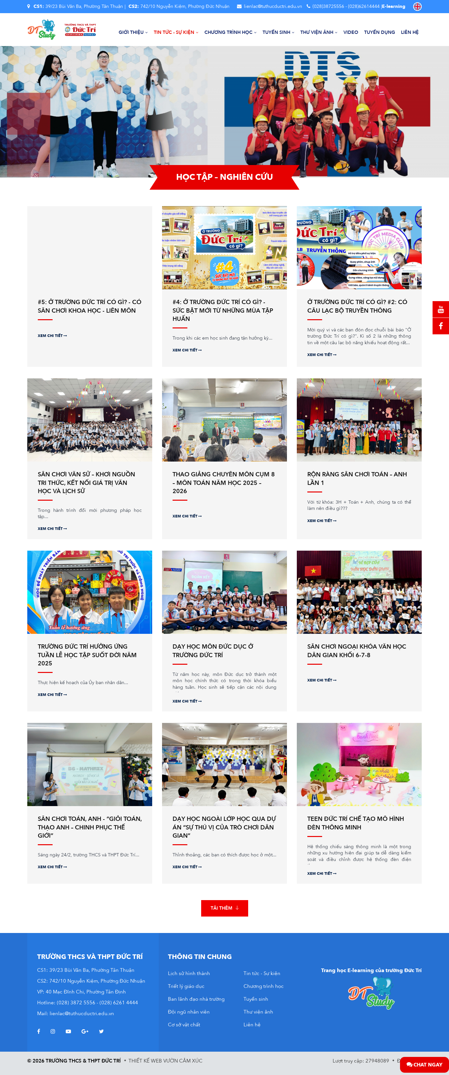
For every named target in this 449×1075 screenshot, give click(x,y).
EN (417, 6)
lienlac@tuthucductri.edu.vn (273, 6)
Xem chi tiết (50, 335)
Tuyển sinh (276, 32)
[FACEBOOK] (441, 326)
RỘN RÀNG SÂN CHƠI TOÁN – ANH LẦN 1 (357, 478)
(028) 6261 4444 (119, 1002)
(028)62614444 (364, 6)
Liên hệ (410, 32)
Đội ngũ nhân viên (189, 1012)
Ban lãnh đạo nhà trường (196, 999)
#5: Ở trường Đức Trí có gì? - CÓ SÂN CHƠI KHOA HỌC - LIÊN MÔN (89, 306)
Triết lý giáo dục (186, 986)
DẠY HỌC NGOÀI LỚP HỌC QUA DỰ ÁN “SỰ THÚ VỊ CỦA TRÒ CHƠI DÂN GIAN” (224, 827)
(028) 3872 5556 (76, 1002)
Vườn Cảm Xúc (182, 1061)
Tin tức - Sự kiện (174, 32)
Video (350, 32)
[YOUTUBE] (441, 309)
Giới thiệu (131, 32)
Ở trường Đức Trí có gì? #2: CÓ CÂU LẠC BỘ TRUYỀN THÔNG (357, 306)
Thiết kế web (145, 1061)
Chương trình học (228, 32)
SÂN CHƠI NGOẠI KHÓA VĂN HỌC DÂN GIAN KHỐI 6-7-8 (356, 651)
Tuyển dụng (379, 32)
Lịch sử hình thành (189, 973)
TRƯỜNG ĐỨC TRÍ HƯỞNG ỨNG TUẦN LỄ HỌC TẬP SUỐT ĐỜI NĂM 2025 (87, 655)
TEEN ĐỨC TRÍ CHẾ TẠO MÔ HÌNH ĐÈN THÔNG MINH (355, 823)
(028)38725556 (328, 6)
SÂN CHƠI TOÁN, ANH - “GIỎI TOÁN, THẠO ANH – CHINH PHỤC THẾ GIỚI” (90, 827)
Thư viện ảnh (316, 32)
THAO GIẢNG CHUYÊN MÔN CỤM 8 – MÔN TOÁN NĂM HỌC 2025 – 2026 (224, 482)
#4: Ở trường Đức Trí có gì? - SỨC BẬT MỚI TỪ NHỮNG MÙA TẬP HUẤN (223, 310)
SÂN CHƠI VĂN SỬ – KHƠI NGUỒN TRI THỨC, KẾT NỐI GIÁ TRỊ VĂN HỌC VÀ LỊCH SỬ (86, 482)
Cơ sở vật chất (184, 1024)
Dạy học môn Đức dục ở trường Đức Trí (213, 651)
